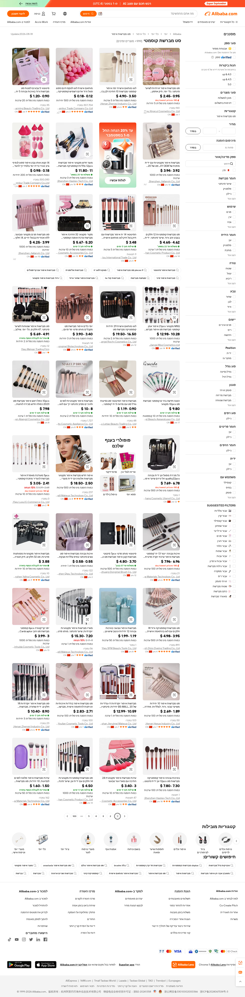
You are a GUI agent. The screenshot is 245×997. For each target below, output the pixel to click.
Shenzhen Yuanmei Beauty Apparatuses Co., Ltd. (161, 419)
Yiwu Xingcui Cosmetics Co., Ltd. (161, 111)
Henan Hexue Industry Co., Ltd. (162, 723)
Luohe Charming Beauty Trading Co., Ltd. (30, 108)
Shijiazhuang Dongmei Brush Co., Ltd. (117, 571)
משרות (234, 919)
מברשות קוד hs (112, 278)
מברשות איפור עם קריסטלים (41, 270)
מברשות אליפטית (74, 270)
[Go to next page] (67, 816)
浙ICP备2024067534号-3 (214, 991)
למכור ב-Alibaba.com (36, 898)
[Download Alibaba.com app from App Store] (45, 964)
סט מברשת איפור (157, 873)
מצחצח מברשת (138, 278)
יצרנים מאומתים (134, 898)
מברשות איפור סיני (165, 278)
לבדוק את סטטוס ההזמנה (34, 912)
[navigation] (210, 425)
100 (74, 816)
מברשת (37, 873)
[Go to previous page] (124, 816)
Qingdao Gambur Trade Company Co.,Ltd (74, 108)
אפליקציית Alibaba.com (73, 964)
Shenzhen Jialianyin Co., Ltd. (164, 181)
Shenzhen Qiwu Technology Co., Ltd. (74, 573)
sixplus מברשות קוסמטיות (185, 865)
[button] (100, 14)
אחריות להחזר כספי (180, 905)
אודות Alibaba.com (227, 891)
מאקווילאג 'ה (100, 270)
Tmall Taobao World (105, 980)
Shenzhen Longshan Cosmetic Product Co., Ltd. (161, 252)
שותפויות (43, 926)
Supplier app (126, 964)
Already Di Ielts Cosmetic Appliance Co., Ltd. (74, 423)
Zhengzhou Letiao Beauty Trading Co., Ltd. (117, 423)
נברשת (19, 873)
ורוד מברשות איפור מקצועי (45, 278)
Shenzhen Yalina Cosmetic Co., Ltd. (30, 576)
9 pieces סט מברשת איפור (130, 270)
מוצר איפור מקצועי (23, 865)
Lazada (122, 980)
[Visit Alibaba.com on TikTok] (9, 939)
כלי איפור (141, 34)
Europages (175, 980)
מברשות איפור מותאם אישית (123, 873)
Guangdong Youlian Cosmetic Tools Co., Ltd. (74, 723)
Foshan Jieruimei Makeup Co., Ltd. (117, 723)
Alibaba (177, 34)
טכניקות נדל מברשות (219, 865)
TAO (150, 980)
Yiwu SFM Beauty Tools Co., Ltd (119, 648)
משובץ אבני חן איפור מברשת (215, 873)
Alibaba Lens (218, 964)
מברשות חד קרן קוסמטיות (149, 865)
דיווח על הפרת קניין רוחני (82, 926)
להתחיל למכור (40, 905)
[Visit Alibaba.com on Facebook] (45, 939)
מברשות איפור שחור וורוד (82, 278)
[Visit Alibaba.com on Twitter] (31, 939)
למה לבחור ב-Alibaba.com (224, 898)
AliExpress (71, 980)
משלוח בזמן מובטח (180, 912)
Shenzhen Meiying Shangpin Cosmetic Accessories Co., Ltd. (74, 252)
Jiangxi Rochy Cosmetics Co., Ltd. (117, 341)
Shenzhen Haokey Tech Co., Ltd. (75, 181)
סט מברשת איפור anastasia (57, 865)
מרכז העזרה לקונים (85, 898)
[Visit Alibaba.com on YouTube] (17, 939)
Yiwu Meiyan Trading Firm (35, 349)
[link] (240, 962)
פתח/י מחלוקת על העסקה (81, 912)
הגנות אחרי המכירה (180, 919)
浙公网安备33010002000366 (181, 991)
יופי (166, 34)
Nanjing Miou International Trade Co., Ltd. (117, 257)
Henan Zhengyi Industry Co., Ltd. (118, 103)
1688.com (85, 980)
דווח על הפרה (88, 932)
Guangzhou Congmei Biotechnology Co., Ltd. (74, 346)
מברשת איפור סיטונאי (164, 270)
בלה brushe (120, 865)
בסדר (193, 131)
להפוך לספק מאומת (37, 919)
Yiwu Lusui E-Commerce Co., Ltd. (30, 501)
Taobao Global (137, 980)
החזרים (91, 919)
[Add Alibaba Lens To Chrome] (183, 964)
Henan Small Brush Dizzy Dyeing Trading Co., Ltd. (161, 648)
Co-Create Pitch (229, 905)
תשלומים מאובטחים (179, 898)
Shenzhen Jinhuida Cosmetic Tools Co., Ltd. (30, 646)
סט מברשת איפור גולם (92, 865)
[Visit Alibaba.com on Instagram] (24, 939)
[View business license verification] (155, 991)
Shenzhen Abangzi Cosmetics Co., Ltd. (30, 419)
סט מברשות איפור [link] (121, 34)
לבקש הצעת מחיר (133, 905)
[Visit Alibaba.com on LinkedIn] (38, 939)
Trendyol (161, 980)
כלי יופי (155, 34)
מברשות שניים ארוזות (62, 873)
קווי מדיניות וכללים (180, 932)
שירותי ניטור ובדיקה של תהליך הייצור (171, 926)
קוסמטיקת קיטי (91, 873)
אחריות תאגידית (229, 912)
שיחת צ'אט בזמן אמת (83, 905)
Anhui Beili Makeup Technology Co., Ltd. (74, 495)
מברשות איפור (183, 873)
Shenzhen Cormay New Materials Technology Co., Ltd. (161, 576)
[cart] (53, 14)
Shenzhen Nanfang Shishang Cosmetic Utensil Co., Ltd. (161, 498)
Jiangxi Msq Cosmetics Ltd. (164, 344)
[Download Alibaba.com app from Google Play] (19, 964)
